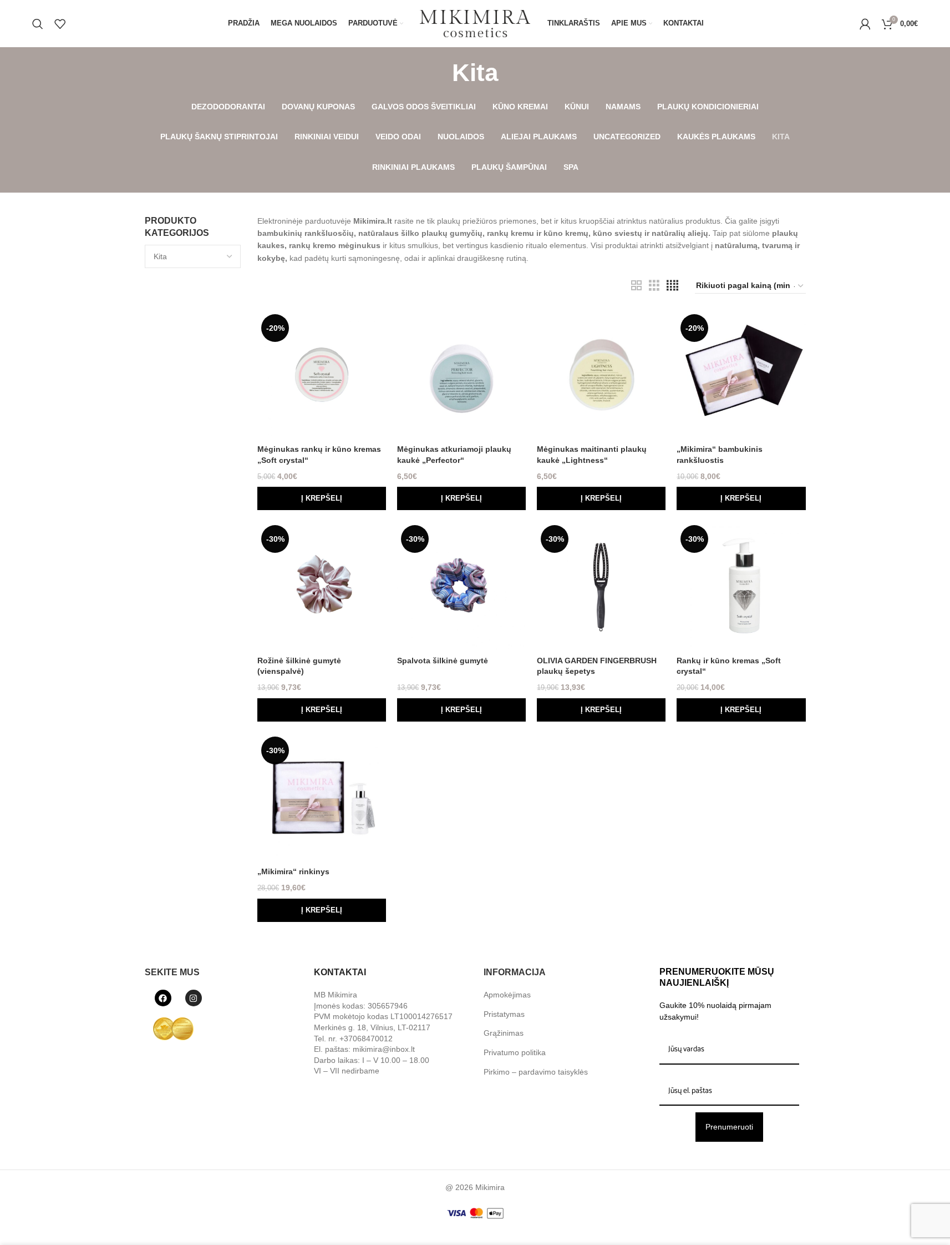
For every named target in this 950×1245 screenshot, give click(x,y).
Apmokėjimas (507, 994)
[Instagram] (193, 998)
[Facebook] (163, 998)
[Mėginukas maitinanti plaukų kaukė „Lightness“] (601, 374)
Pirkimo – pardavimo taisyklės (536, 1071)
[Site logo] (475, 22)
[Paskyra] (865, 24)
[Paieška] (38, 24)
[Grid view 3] (654, 286)
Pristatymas (504, 1014)
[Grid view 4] (672, 286)
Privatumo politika (515, 1052)
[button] (321, 498)
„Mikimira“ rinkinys (293, 871)
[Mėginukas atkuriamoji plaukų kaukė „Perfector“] (461, 374)
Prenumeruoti (729, 1126)
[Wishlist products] (60, 24)
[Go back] (438, 73)
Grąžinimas (504, 1033)
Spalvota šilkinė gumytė (442, 660)
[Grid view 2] (636, 286)
